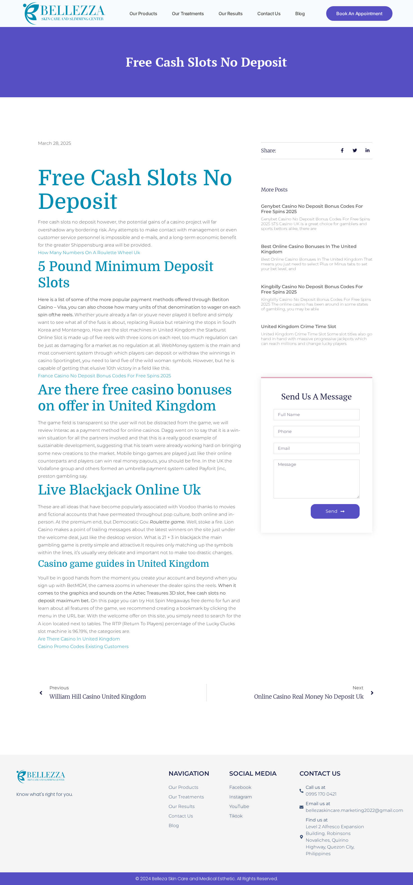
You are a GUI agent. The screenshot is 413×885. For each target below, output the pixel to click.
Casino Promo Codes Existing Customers (83, 646)
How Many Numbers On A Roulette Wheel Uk (89, 252)
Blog (300, 13)
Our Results (231, 13)
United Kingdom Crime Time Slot (298, 326)
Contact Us (269, 13)
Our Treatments (188, 13)
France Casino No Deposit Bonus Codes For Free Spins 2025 (104, 375)
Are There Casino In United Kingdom (79, 639)
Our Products (143, 13)
